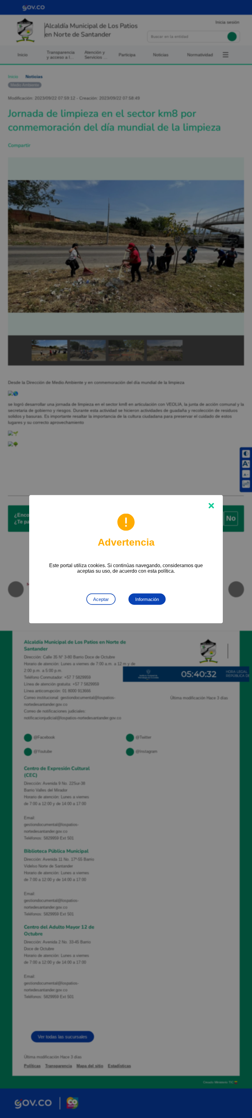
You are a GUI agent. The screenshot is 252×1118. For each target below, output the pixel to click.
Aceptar (101, 599)
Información (147, 599)
